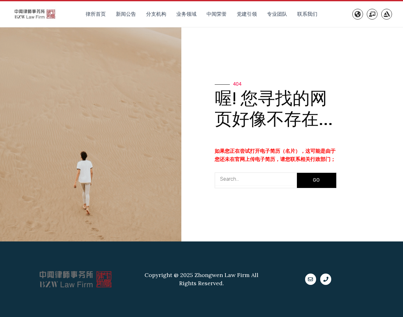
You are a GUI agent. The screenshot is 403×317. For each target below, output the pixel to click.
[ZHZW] (386, 14)
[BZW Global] (357, 14)
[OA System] (372, 14)
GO (316, 180)
